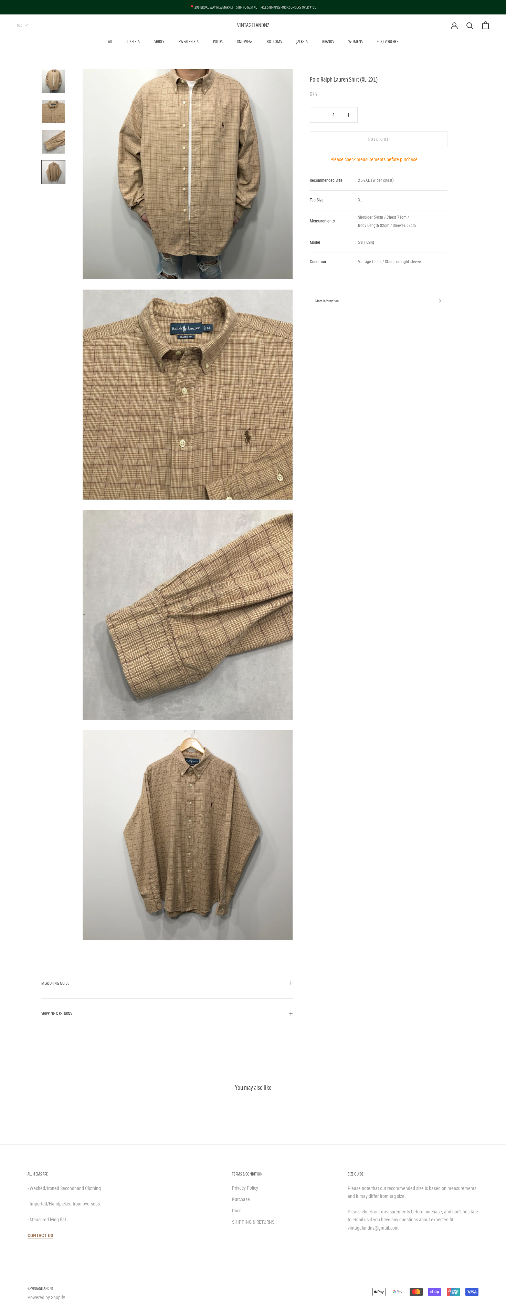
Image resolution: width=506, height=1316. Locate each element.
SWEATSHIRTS (189, 41)
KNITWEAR (244, 41)
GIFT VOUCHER (387, 41)
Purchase (241, 1199)
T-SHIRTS (133, 41)
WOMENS (355, 41)
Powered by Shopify (46, 1297)
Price (237, 1210)
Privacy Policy (245, 1188)
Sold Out (378, 139)
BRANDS (328, 41)
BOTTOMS (274, 41)
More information (327, 300)
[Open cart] (485, 25)
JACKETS (302, 41)
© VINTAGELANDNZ (40, 1288)
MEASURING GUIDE (55, 983)
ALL (110, 41)
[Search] (470, 25)
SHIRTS (159, 41)
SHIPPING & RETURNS (56, 1013)
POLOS (218, 41)
